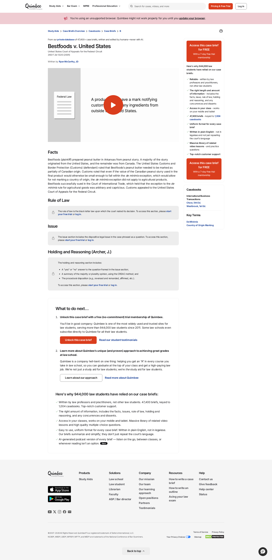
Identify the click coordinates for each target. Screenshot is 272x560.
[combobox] (167, 6)
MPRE (86, 6)
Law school (116, 479)
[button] (113, 105)
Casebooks (94, 31)
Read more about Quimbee (122, 377)
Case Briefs (110, 31)
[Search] (131, 6)
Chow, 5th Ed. (194, 202)
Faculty (113, 494)
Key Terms (194, 215)
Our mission (146, 479)
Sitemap (197, 537)
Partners (144, 503)
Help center (206, 489)
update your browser (192, 18)
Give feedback (208, 484)
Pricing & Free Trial (220, 6)
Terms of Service (200, 532)
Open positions (148, 498)
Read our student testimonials (118, 340)
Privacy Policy (218, 532)
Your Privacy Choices (176, 537)
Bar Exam (72, 6)
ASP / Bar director (120, 499)
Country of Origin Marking (200, 225)
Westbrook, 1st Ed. (196, 206)
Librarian (114, 489)
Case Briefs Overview (74, 31)
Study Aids (55, 6)
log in (78, 214)
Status (203, 494)
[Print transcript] (221, 31)
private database (65, 39)
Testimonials (147, 508)
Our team (145, 484)
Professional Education (105, 6)
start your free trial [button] (75, 240)
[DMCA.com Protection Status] (214, 537)
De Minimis (192, 221)
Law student (117, 484)
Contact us (206, 479)
